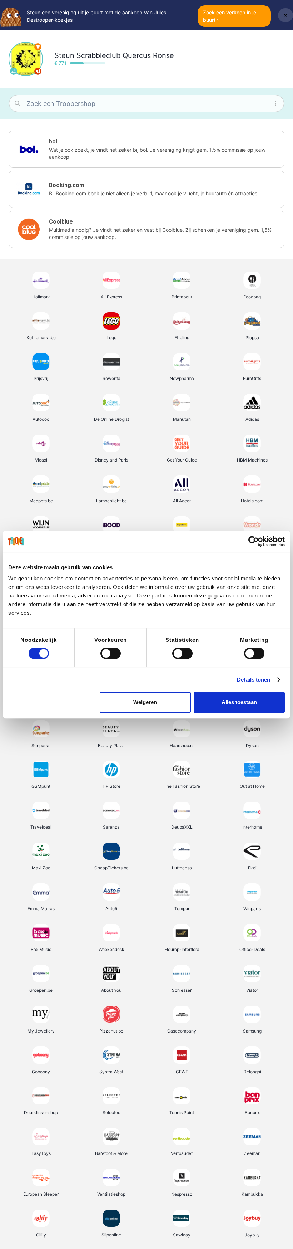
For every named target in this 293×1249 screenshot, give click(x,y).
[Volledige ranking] (37, 46)
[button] (146, 149)
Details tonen (253, 680)
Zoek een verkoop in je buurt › (229, 16)
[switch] (110, 653)
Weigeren (145, 702)
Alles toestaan (239, 702)
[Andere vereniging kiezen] (13, 71)
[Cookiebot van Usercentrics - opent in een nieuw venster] (253, 541)
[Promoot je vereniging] (37, 71)
